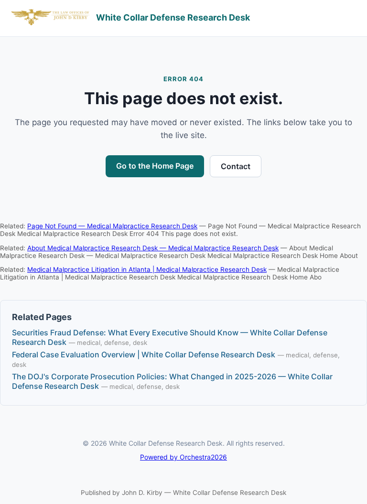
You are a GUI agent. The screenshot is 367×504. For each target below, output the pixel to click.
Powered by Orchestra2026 (183, 457)
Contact (235, 166)
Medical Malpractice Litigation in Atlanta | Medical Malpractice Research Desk (147, 269)
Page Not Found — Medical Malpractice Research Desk (112, 226)
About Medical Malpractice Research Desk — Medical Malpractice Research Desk (153, 248)
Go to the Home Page (155, 166)
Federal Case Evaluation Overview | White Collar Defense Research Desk (143, 354)
